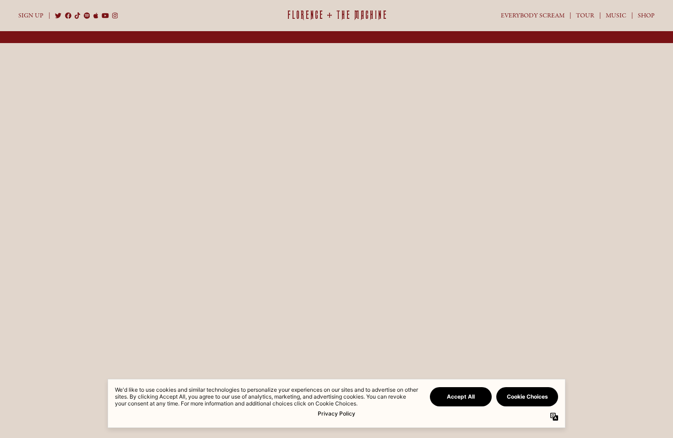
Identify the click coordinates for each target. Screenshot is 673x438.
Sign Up (30, 15)
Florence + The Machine (337, 15)
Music (616, 15)
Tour (585, 15)
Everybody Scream (532, 15)
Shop (646, 15)
